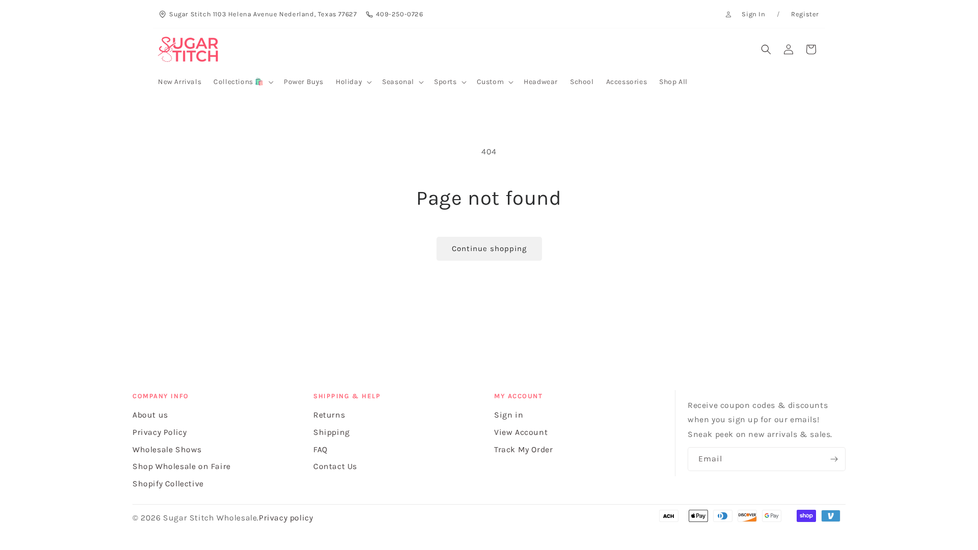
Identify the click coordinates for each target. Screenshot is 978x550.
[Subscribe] (834, 459)
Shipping (331, 432)
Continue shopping (489, 248)
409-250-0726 (399, 14)
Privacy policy (286, 517)
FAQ (320, 449)
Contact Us (335, 466)
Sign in (508, 415)
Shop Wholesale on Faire (181, 466)
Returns (329, 415)
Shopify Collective (168, 483)
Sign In (753, 14)
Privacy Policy (159, 432)
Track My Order (523, 449)
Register (805, 14)
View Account (521, 432)
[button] (242, 82)
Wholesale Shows (167, 449)
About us (150, 415)
